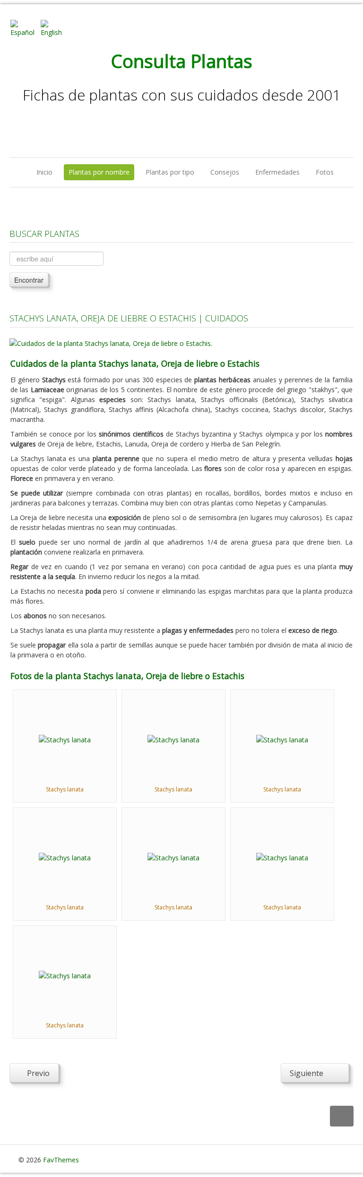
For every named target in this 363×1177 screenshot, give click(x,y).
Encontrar (28, 280)
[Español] (24, 27)
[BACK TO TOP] (342, 1116)
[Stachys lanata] (65, 738)
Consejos (224, 172)
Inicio (44, 172)
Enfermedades (277, 172)
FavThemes (61, 1159)
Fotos (325, 172)
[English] (55, 27)
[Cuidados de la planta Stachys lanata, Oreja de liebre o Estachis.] (110, 342)
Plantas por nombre (99, 172)
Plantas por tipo (170, 172)
